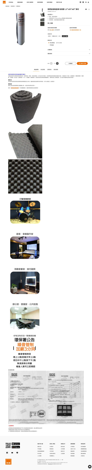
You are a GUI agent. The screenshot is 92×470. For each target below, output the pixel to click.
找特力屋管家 (30, 2)
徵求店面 (63, 446)
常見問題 (72, 453)
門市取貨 (52, 45)
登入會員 (52, 30)
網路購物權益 (84, 449)
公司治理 (51, 451)
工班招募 (63, 453)
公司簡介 (51, 446)
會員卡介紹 (73, 449)
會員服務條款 (84, 451)
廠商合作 (63, 451)
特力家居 (39, 453)
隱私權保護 (83, 453)
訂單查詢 (72, 446)
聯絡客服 (72, 455)
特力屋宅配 (52, 42)
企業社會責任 (52, 453)
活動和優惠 (20, 2)
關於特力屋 (59, 2)
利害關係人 (52, 455)
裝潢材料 (13, 6)
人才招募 (39, 455)
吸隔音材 (18, 6)
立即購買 (71, 63)
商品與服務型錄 (41, 451)
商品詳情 (36, 69)
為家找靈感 (49, 2)
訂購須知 (49, 69)
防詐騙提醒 (83, 446)
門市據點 (39, 449)
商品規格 (43, 69)
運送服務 (56, 69)
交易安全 (83, 455)
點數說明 (72, 451)
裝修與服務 (40, 2)
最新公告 (39, 446)
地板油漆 (7, 6)
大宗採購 (63, 449)
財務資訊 (51, 449)
